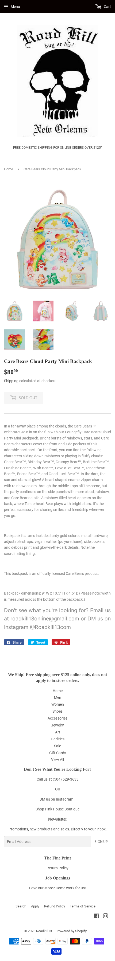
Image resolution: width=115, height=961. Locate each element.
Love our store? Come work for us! (57, 888)
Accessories (57, 718)
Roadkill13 (44, 931)
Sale (57, 746)
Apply (35, 906)
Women (57, 704)
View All (57, 759)
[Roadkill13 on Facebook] (96, 917)
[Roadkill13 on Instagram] (105, 917)
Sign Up (101, 842)
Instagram (64, 799)
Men (57, 697)
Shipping (11, 381)
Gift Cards (57, 753)
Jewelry (57, 725)
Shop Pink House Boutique (57, 809)
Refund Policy (54, 906)
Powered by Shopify (72, 931)
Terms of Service (82, 906)
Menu (15, 7)
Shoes (57, 711)
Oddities (57, 739)
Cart (107, 7)
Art (57, 732)
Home (8, 169)
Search (21, 906)
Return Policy (57, 868)
